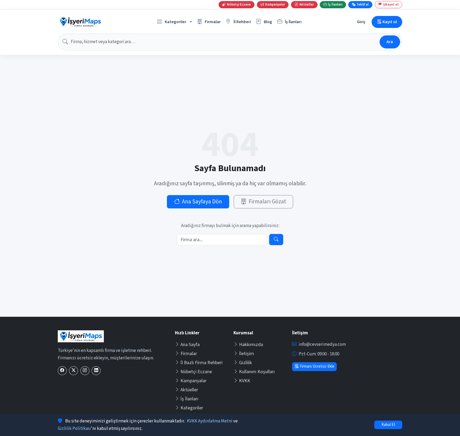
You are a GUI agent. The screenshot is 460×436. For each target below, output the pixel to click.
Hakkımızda (251, 344)
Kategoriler (191, 408)
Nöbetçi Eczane (196, 371)
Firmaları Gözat (267, 202)
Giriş (361, 22)
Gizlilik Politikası (74, 428)
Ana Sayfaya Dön (202, 202)
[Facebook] (62, 370)
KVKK (244, 380)
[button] (174, 22)
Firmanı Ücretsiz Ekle (317, 366)
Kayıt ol (390, 22)
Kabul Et (388, 424)
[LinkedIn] (96, 370)
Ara (390, 42)
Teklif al (362, 4)
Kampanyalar (193, 380)
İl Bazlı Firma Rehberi (201, 362)
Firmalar (188, 353)
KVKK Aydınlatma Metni (209, 421)
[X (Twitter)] (73, 370)
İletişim (246, 353)
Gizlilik (245, 362)
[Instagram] (84, 370)
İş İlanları (189, 399)
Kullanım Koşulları (257, 371)
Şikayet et (391, 4)
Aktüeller (189, 389)
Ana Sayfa (190, 344)
